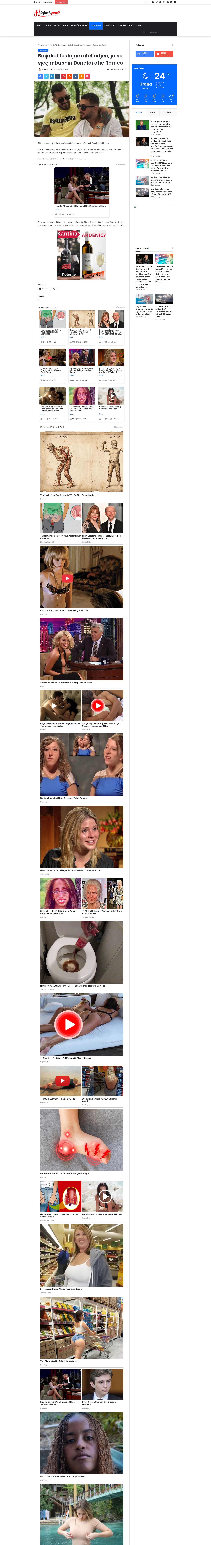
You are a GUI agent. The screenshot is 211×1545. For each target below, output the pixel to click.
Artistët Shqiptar (79, 25)
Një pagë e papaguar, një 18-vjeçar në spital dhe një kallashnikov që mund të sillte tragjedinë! (161, 126)
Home (138, 25)
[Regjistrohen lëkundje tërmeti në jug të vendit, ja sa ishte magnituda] (142, 180)
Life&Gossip (96, 25)
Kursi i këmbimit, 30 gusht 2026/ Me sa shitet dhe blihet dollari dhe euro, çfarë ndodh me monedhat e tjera (162, 165)
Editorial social (125, 25)
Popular (139, 112)
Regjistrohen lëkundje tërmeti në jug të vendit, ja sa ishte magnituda (95, 2)
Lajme (38, 25)
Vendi (48, 25)
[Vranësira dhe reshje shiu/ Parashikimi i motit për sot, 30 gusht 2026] (142, 192)
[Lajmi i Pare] (47, 13)
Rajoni (57, 25)
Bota (65, 25)
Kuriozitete (109, 25)
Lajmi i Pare (46, 69)
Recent (153, 112)
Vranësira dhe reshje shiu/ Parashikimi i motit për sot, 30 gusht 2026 (162, 191)
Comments (168, 112)
